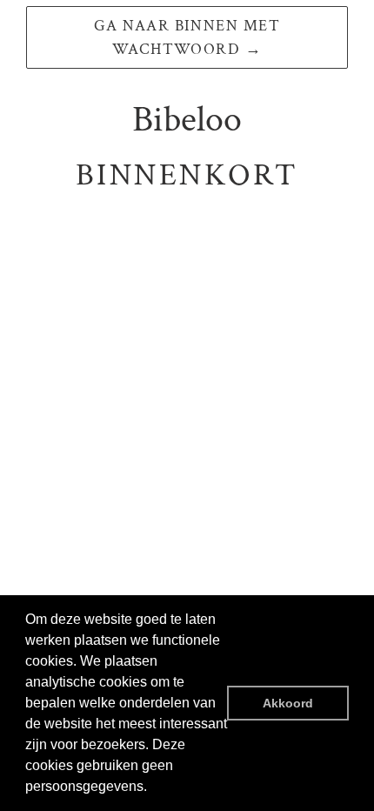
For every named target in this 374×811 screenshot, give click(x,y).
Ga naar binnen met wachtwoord (187, 37)
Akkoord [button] (288, 703)
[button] (153, 788)
